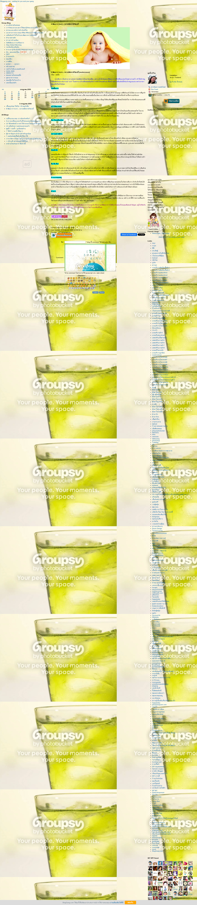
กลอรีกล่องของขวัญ (159, 313)
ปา (153, 463)
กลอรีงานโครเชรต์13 (160, 375)
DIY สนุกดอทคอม (158, 767)
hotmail (154, 258)
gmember (155, 490)
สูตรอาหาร (156, 578)
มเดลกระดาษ (157, 531)
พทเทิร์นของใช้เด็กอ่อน (160, 601)
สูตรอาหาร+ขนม (12, 78)
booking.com (156, 762)
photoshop (156, 440)
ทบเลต (155, 845)
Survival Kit (156, 615)
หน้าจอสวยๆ (10, 66)
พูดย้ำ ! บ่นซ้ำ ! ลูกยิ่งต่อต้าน (16, 128)
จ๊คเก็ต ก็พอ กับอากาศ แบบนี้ (162, 512)
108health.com (157, 593)
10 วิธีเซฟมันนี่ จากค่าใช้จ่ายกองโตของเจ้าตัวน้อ (23, 123)
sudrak (154, 675)
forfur (154, 811)
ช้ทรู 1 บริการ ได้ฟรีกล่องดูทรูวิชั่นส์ (165, 818)
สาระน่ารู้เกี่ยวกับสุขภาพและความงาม (19, 49)
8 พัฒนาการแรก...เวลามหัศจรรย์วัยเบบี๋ (20, 109)
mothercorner (157, 591)
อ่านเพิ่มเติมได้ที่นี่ (116, 902)
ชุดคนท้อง (155, 580)
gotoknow (155, 807)
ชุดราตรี (155, 558)
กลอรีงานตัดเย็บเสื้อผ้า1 (161, 267)
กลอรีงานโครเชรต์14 (160, 382)
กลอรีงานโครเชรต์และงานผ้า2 (163, 380)
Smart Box (156, 801)
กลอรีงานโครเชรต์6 (159, 357)
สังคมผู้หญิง (156, 611)
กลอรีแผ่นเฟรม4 (158, 335)
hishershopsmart (158, 792)
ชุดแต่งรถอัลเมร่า (158, 693)
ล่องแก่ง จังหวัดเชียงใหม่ (160, 468)
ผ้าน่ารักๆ (155, 417)
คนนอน (155, 436)
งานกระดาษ (156, 422)
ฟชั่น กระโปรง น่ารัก (160, 509)
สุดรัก (154, 613)
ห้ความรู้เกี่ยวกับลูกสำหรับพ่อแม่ (163, 745)
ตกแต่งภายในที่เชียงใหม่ (160, 253)
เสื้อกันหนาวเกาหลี (158, 499)
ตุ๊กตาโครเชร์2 (157, 399)
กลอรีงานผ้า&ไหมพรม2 (160, 295)
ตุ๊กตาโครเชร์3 (157, 402)
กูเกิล (154, 262)
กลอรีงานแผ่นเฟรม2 (159, 275)
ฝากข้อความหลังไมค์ (158, 87)
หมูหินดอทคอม (157, 460)
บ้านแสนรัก (10, 56)
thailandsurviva (157, 553)
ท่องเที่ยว (9, 59)
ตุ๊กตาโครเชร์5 (157, 409)
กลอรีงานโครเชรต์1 (159, 280)
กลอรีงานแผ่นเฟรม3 (159, 278)
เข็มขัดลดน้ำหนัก (158, 477)
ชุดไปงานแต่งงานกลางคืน (161, 658)
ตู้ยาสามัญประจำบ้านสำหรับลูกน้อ (18, 134)
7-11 (153, 820)
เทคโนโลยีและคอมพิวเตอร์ (15, 69)
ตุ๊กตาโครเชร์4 (157, 407)
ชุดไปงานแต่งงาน (158, 822)
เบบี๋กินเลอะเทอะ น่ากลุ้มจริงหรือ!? (18, 118)
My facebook (156, 394)
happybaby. (156, 703)
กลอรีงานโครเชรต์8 (159, 362)
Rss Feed (154, 89)
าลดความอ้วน (157, 805)
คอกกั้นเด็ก (156, 781)
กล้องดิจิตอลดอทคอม (159, 533)
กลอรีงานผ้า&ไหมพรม (160, 283)
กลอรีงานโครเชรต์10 (160, 367)
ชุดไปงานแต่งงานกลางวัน (161, 677)
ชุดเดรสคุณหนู (157, 695)
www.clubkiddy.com (159, 825)
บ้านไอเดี (155, 646)
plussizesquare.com (159, 705)
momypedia (156, 682)
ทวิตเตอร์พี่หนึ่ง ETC (159, 487)
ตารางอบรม (156, 448)
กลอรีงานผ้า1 (157, 285)
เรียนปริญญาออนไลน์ (159, 773)
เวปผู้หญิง (155, 504)
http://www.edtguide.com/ (161, 832)
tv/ (153, 729)
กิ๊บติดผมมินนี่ (156, 690)
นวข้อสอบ (156, 698)
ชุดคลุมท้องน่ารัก (158, 560)
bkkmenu (155, 432)
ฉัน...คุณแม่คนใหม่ (12, 52)
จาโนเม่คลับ (156, 568)
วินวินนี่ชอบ (156, 760)
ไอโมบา (155, 799)
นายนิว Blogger (157, 771)
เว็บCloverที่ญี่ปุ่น (158, 256)
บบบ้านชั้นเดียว (158, 719)
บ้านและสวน (156, 308)
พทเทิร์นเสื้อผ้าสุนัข (159, 338)
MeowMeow (156, 328)
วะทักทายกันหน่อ (13, 25)
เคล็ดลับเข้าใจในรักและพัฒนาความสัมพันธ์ (21, 35)
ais (153, 444)
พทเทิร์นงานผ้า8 (158, 348)
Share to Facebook (129, 234)
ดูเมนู (154, 387)
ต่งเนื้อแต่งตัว (11, 83)
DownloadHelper (158, 667)
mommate (155, 847)
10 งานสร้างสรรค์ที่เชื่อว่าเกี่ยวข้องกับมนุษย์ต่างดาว (170, 494)
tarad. (154, 849)
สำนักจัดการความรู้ (159, 538)
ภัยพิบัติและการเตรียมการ (15, 43)
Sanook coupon (157, 769)
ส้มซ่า (154, 628)
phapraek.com (157, 830)
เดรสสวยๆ (155, 563)
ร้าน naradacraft (158, 293)
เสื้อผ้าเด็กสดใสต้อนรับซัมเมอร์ (163, 637)
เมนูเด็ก (154, 707)
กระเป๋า (154, 330)
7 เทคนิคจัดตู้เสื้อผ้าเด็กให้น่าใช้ (17, 136)
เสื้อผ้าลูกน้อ (156, 648)
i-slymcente (156, 723)
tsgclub (154, 836)
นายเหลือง (155, 622)
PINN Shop (156, 304)
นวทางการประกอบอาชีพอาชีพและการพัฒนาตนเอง (24, 33)
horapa (154, 587)
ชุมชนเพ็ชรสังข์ (157, 714)
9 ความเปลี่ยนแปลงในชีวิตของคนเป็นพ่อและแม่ (23, 121)
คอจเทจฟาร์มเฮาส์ (158, 661)
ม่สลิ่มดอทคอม (157, 555)
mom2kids (156, 673)
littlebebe (155, 617)
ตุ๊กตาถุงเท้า (156, 390)
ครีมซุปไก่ (155, 497)
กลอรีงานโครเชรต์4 (159, 326)
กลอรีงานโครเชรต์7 (159, 360)
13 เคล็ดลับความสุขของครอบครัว (18, 126)
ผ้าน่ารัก (155, 414)
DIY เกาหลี (156, 776)
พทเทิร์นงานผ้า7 (158, 345)
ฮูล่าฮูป (154, 790)
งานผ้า (154, 404)
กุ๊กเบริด (155, 795)
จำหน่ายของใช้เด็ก (158, 583)
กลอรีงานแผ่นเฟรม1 (159, 272)
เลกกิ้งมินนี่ (156, 783)
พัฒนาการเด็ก (157, 743)
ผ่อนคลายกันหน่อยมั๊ (13, 75)
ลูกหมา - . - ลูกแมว (12, 64)
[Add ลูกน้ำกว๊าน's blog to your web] (171, 237)
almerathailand (157, 654)
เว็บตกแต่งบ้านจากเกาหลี (161, 311)
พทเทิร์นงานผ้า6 (158, 343)
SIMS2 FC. (10, 73)
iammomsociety (157, 589)
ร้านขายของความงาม (160, 426)
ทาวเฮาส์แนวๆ (157, 526)
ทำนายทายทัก (11, 38)
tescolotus (155, 828)
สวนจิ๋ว (154, 740)
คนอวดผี (155, 541)
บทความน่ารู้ (156, 575)
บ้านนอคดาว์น (157, 474)
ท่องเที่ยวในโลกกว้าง (13, 80)
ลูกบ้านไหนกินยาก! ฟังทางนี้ (16, 144)
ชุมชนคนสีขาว (157, 519)
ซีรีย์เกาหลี (156, 546)
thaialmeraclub (157, 652)
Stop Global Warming (13, 45)
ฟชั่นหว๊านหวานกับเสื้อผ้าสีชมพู (163, 733)
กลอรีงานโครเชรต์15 (160, 385)
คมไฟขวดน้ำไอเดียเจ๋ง (160, 457)
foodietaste (156, 626)
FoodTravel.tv (157, 786)
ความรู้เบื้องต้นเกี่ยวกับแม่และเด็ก (163, 701)
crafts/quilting (157, 306)
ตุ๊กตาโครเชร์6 (157, 412)
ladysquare (156, 302)
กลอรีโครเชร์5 (157, 350)
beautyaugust (157, 837)
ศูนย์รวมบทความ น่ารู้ (159, 604)
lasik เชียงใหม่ (157, 813)
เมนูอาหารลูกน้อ (158, 712)
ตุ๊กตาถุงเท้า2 (156, 397)
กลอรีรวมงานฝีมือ (159, 318)
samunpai (155, 651)
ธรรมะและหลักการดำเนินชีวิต (16, 30)
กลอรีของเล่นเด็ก (158, 298)
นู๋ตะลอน (155, 507)
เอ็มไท (154, 260)
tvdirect (154, 472)
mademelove (157, 355)
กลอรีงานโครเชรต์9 (159, 365)
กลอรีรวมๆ (156, 316)
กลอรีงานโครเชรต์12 (160, 372)
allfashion (155, 595)
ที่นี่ (153, 248)
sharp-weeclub (157, 725)
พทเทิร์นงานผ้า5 (158, 340)
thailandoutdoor (157, 606)
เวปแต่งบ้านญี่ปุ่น (158, 524)
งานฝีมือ (9, 61)
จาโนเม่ (155, 565)
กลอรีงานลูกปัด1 (158, 353)
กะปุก (154, 246)
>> (48, 89)
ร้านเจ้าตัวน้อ (157, 778)
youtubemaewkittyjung (160, 684)
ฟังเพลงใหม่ (156, 483)
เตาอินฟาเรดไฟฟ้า (158, 788)
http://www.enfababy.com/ (161, 834)
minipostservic (157, 731)
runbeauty (155, 630)
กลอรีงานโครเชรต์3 (159, 323)
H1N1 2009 (10, 71)
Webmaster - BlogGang (160, 233)
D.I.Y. (154, 716)
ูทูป (153, 543)
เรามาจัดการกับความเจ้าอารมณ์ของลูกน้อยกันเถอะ (24, 139)
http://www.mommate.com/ (161, 826)
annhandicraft (157, 809)
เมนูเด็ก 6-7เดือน (158, 709)
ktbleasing (155, 439)
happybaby (156, 599)
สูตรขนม (155, 641)
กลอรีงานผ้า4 (157, 333)
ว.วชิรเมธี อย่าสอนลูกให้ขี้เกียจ (17, 141)
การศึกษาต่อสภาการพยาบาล (162, 451)
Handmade (156, 624)
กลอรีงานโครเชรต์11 (160, 370)
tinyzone (155, 839)
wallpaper (155, 479)
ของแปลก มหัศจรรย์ (159, 551)
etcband (155, 485)
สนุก (153, 243)
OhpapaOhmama (158, 639)
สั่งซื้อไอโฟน (156, 816)
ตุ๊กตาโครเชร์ (157, 392)
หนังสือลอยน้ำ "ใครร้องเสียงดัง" (163, 671)
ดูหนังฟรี (155, 502)
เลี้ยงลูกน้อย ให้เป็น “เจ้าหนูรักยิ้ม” (17, 106)
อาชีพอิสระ (156, 619)
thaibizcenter (156, 797)
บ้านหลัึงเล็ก (156, 750)
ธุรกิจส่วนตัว (156, 738)
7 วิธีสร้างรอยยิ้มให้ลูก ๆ (14, 131)
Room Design (157, 528)
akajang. (155, 686)
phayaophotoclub (158, 431)
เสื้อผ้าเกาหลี (156, 465)
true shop (155, 843)
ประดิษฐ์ (155, 251)
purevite (155, 755)
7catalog (155, 442)
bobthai (155, 727)
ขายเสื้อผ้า (155, 764)
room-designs (157, 455)
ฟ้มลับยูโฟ (156, 453)
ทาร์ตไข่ (155, 521)
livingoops (155, 517)
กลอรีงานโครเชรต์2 (159, 321)
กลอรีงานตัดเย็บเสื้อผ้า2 (161, 270)
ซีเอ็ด (154, 536)
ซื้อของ (154, 669)
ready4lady (156, 656)
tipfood (154, 424)
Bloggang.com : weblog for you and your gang (17, 1)
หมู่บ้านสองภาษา (158, 748)
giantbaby (155, 841)
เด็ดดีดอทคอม (157, 428)
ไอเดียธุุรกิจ (156, 735)
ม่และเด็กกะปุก (157, 585)
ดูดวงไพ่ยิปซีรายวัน (159, 548)
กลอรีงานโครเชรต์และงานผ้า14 (164, 377)
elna (153, 434)
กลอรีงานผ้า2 (157, 288)
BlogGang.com (157, 851)
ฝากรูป (154, 265)
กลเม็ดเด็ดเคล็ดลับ (12, 47)
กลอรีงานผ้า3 (157, 290)
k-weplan (155, 481)
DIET (8, 54)
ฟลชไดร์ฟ (156, 721)
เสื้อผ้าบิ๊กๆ (155, 419)
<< (3, 89)
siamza (154, 446)
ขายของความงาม (158, 573)
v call (154, 803)
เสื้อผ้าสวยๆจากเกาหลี (159, 570)
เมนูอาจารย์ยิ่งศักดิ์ (158, 608)
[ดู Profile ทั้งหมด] (176, 82)
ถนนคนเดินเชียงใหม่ (159, 514)
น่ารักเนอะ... (156, 680)
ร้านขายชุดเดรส (158, 300)
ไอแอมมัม (155, 597)
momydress (156, 663)
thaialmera (156, 665)
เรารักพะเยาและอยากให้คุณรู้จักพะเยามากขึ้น (22, 28)
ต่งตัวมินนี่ (156, 688)
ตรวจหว (155, 634)
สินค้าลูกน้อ (156, 757)
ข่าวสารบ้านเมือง (12, 40)
